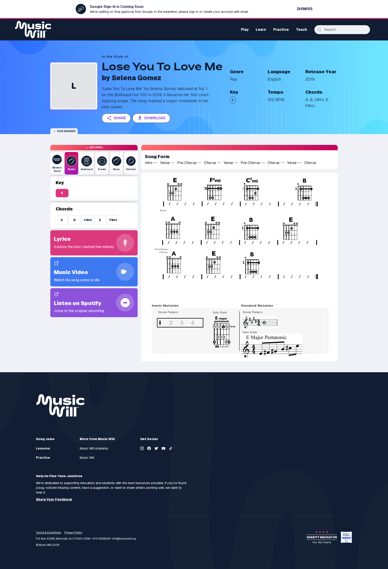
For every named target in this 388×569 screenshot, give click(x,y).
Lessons (43, 448)
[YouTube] (163, 448)
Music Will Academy (94, 448)
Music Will (87, 458)
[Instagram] (142, 448)
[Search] (319, 30)
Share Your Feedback (54, 499)
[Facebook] (149, 448)
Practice (43, 458)
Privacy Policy (73, 532)
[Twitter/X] (156, 448)
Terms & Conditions (48, 532)
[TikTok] (170, 448)
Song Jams (45, 439)
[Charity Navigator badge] (346, 537)
